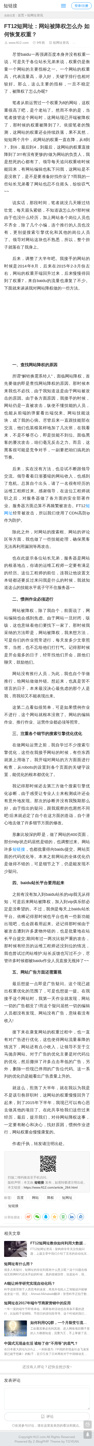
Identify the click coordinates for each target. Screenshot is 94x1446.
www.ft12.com (19, 42)
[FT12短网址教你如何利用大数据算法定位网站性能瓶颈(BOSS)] (15, 1249)
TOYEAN (72, 1441)
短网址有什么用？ (18, 1264)
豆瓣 (63, 1216)
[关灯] (88, 1424)
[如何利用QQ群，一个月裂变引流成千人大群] (15, 1328)
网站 (35, 1197)
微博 (28, 1216)
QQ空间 (54, 1216)
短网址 (67, 1197)
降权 (50, 1197)
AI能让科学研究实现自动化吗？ (29, 1283)
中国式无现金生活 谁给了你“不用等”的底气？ (41, 1343)
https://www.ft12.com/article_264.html (51, 1187)
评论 (50, 1416)
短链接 (10, 5)
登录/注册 (81, 6)
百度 (20, 1197)
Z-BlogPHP (40, 1441)
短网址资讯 (35, 15)
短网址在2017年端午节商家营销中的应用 (37, 1303)
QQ (45, 1216)
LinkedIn (71, 1216)
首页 (21, 15)
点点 (80, 1216)
